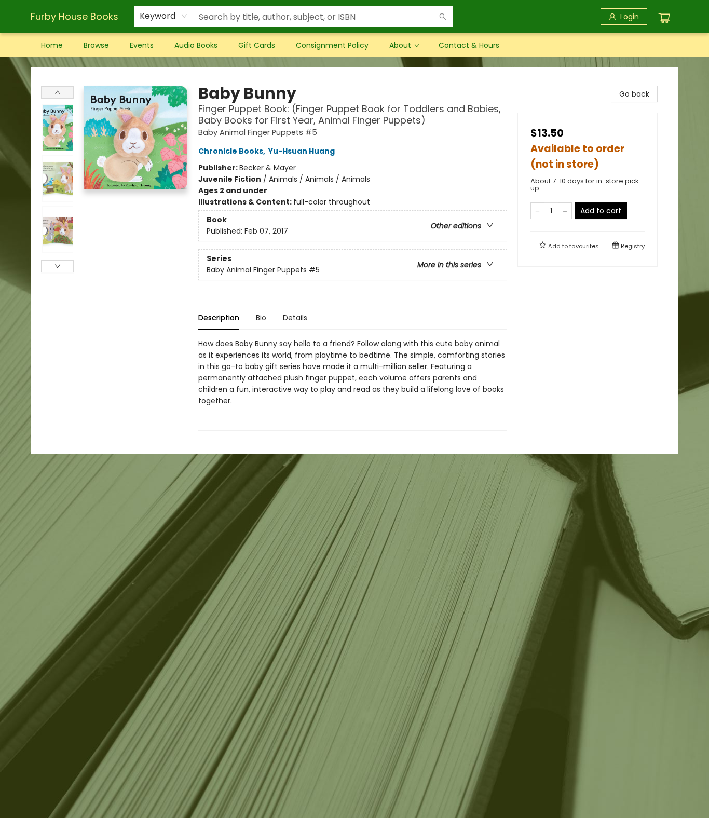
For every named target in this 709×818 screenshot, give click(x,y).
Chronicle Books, (232, 151)
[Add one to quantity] (564, 210)
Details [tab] (295, 317)
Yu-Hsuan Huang (301, 151)
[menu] (354, 45)
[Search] (442, 16)
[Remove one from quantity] (537, 210)
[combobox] (164, 16)
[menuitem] (52, 45)
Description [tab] (218, 317)
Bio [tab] (261, 317)
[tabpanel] (352, 384)
